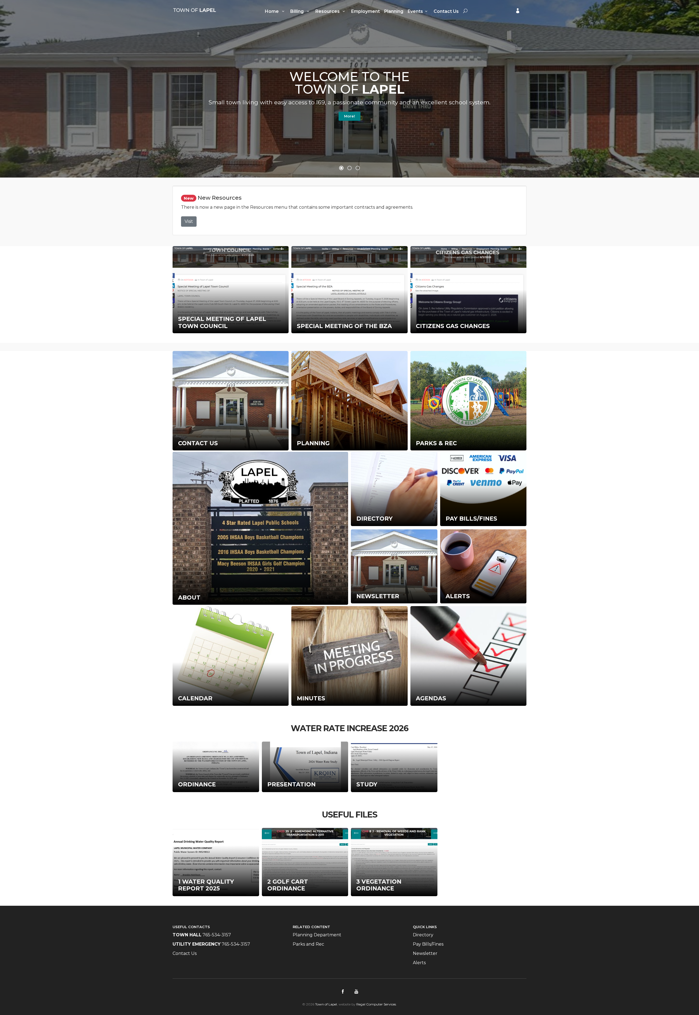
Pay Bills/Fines (428, 944)
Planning (393, 11)
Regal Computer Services (376, 1004)
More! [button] (349, 116)
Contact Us (446, 11)
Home (272, 11)
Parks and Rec (308, 944)
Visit (189, 221)
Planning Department (317, 934)
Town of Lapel (326, 1004)
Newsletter (425, 953)
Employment (365, 11)
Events (415, 11)
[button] (341, 168)
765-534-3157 (217, 934)
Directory (423, 934)
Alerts (419, 962)
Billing (297, 11)
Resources (328, 11)
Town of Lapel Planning (194, 10)
